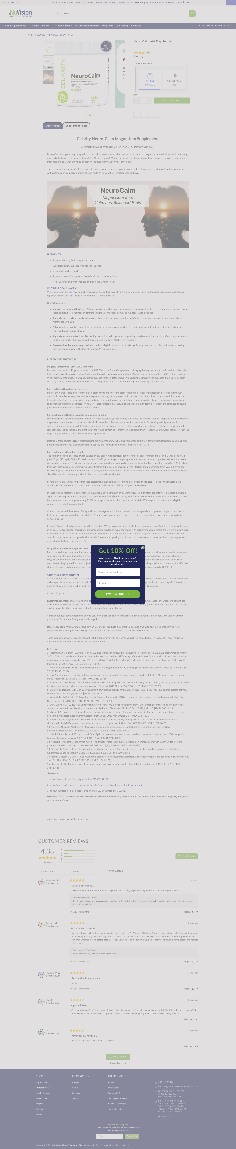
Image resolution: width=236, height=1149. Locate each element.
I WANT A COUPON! (117, 594)
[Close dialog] (142, 547)
